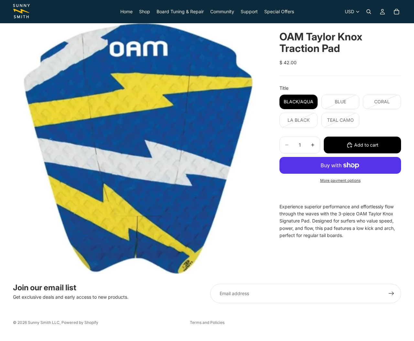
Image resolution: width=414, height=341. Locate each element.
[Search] (369, 12)
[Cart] (396, 12)
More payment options (340, 180)
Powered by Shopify (79, 322)
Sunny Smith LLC (44, 322)
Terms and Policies (207, 322)
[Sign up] (391, 293)
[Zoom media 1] (138, 148)
